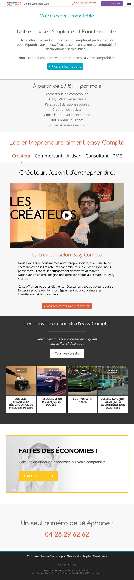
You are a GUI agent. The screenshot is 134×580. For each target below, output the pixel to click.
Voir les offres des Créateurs (67, 306)
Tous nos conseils (67, 353)
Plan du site (99, 556)
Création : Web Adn (67, 564)
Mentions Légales (82, 556)
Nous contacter (112, 3)
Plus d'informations (66, 66)
